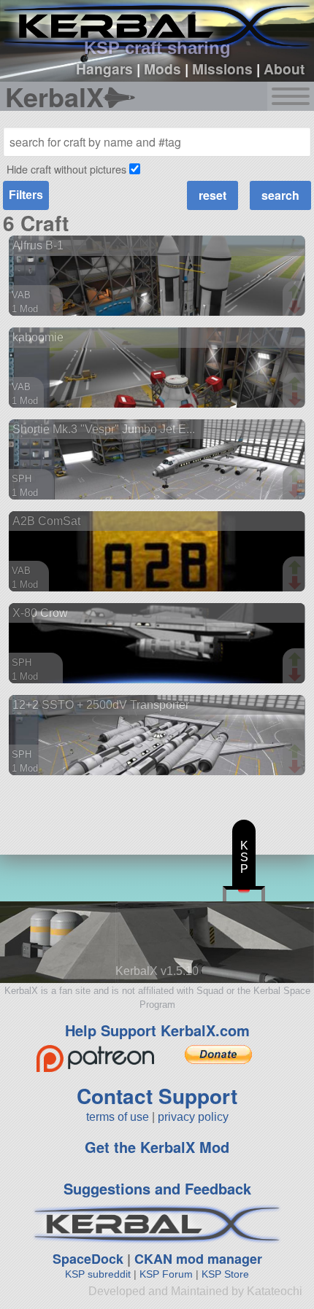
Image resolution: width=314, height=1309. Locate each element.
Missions (222, 68)
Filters (26, 195)
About (284, 68)
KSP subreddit (98, 1274)
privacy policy (193, 1117)
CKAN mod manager (198, 1258)
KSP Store (225, 1274)
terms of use (117, 1117)
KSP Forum (166, 1274)
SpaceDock (88, 1258)
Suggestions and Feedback (157, 1188)
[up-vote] (296, 293)
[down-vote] (296, 307)
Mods (162, 68)
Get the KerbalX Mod (157, 1146)
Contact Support (157, 1096)
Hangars (104, 68)
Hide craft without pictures (66, 168)
